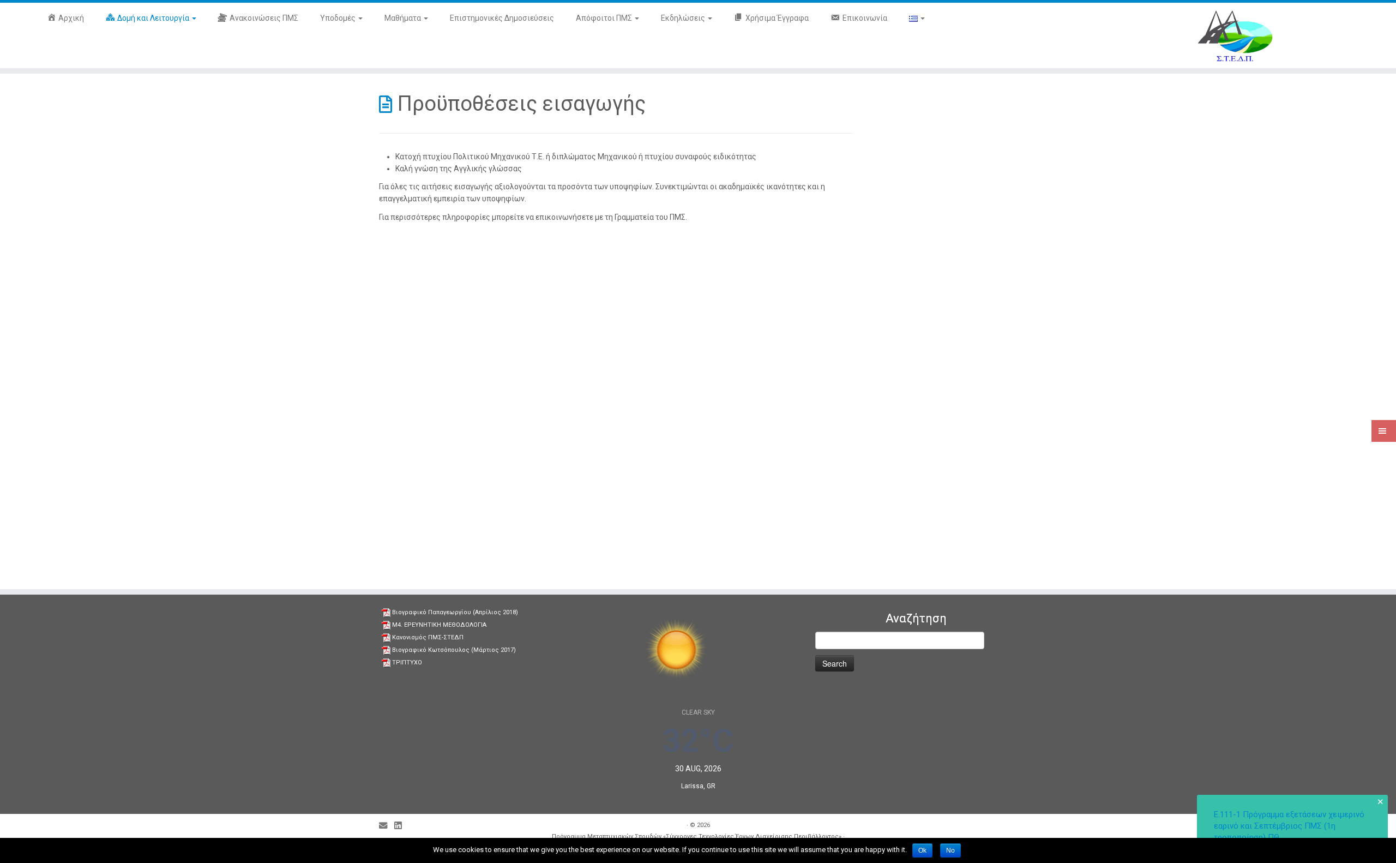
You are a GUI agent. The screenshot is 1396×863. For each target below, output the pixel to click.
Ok (922, 850)
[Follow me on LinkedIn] (401, 826)
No (950, 850)
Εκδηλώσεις (684, 18)
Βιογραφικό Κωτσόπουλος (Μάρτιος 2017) (454, 650)
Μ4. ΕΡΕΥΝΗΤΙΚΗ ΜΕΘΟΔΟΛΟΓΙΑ (439, 624)
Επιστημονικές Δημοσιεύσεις (502, 18)
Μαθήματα (403, 18)
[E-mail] (386, 826)
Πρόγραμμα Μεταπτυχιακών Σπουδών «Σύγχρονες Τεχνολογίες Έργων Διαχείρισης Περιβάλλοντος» (696, 836)
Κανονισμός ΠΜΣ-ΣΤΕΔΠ (428, 637)
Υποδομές (338, 18)
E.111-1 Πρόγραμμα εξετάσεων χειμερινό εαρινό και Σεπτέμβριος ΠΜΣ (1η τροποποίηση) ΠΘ (1289, 826)
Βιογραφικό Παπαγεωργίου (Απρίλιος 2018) (455, 612)
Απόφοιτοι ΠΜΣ (605, 18)
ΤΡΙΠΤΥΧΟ (407, 662)
